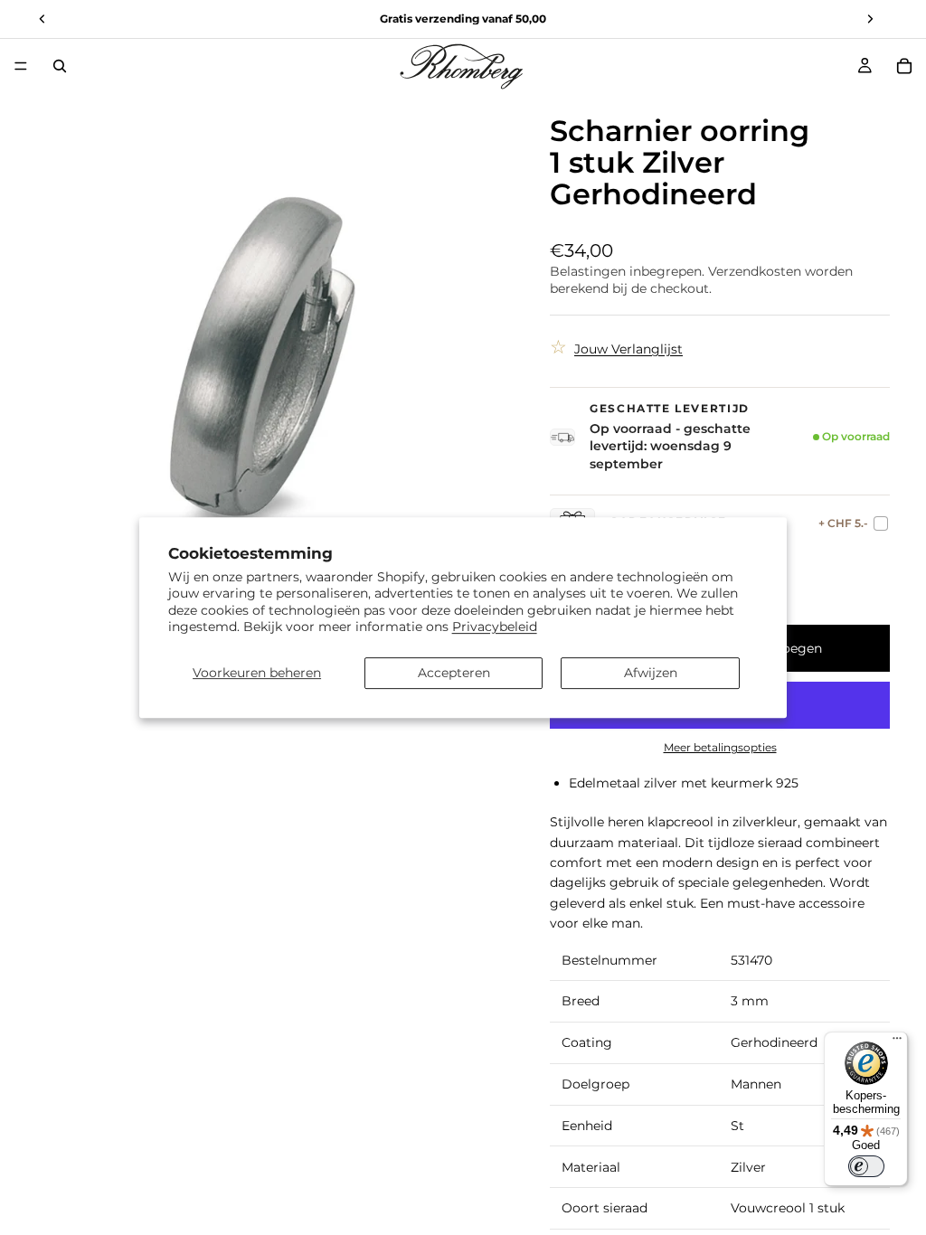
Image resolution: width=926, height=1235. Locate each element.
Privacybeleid (494, 626)
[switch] (866, 1166)
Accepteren (454, 673)
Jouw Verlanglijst (628, 349)
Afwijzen (650, 673)
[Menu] (21, 66)
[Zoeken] (60, 66)
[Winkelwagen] (904, 66)
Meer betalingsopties (720, 747)
